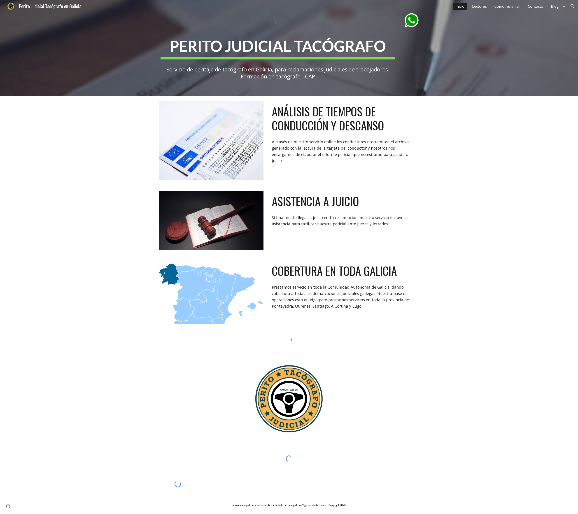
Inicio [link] (459, 6)
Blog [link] (555, 6)
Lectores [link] (479, 6)
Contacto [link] (535, 6)
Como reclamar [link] (507, 6)
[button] (572, 6)
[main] (278, 46)
